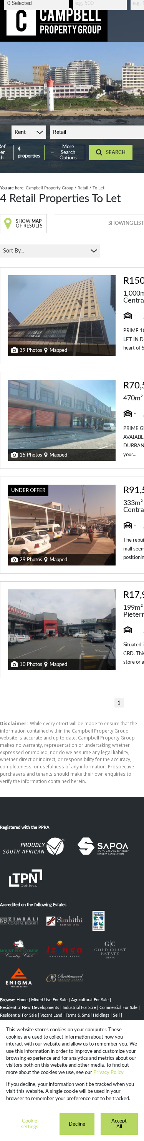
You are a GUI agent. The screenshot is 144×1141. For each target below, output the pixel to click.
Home (22, 1000)
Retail (83, 188)
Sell (116, 1015)
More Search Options (68, 152)
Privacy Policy (108, 1072)
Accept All (119, 1124)
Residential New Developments (29, 1007)
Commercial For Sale (118, 1007)
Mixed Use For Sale (49, 1000)
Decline (77, 1124)
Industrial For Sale (79, 1007)
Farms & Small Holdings (87, 1015)
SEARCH (116, 152)
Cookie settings (29, 1124)
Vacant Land (51, 1015)
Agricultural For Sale (90, 1000)
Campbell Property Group (49, 188)
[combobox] (38, 3)
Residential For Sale (18, 1015)
